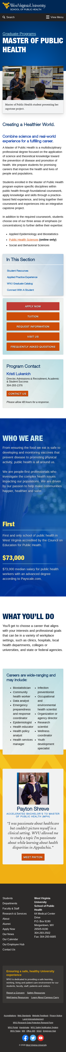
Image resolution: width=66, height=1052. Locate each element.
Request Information (33, 326)
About (6, 918)
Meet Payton (33, 857)
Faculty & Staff (11, 908)
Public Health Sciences (23, 239)
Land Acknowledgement (33, 1019)
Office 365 (30, 1031)
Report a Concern (15, 992)
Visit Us (33, 336)
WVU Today (15, 1031)
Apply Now (33, 306)
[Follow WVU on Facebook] (25, 1038)
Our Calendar (10, 939)
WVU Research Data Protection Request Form (33, 1023)
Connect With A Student (20, 289)
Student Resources (17, 270)
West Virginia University (36, 1045)
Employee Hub (49, 1031)
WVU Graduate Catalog (20, 283)
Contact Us (17, 393)
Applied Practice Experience (22, 277)
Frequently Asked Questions (33, 346)
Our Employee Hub (13, 944)
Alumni (7, 924)
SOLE (39, 1031)
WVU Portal (13, 1027)
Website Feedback (40, 1016)
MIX (23, 1031)
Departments (10, 903)
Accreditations (10, 1016)
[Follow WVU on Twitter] (33, 1038)
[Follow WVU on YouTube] (40, 1038)
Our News (8, 934)
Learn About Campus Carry (45, 997)
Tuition (33, 316)
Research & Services (15, 913)
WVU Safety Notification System (44, 1027)
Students (8, 898)
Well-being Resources (17, 997)
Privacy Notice (56, 1016)
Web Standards (24, 1016)
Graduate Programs (19, 34)
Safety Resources (36, 992)
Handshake (24, 1027)
